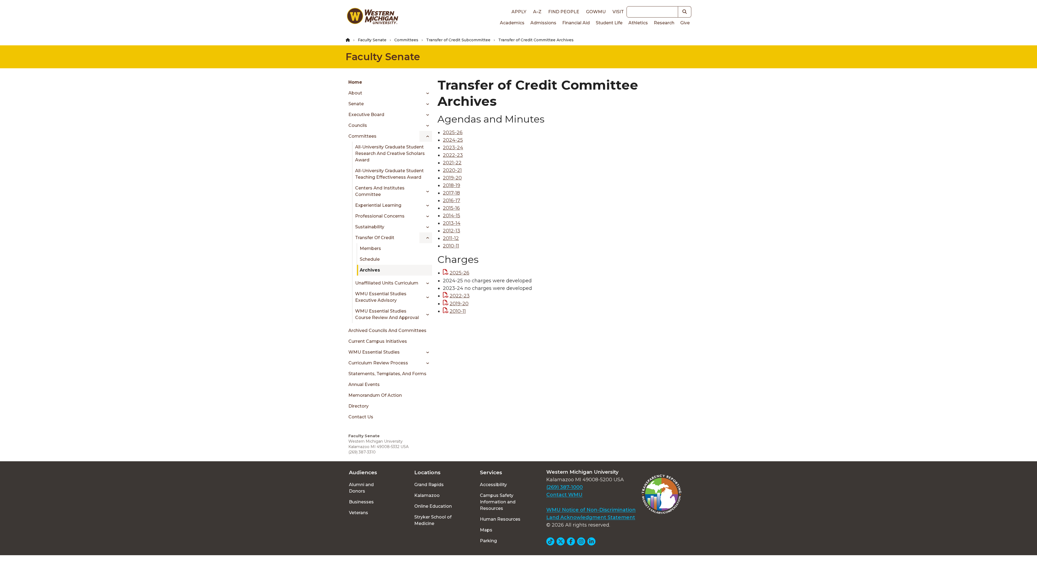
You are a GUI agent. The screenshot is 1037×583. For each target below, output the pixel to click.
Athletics (638, 22)
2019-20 (452, 178)
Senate (356, 103)
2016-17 (451, 201)
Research (664, 22)
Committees (406, 40)
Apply (518, 11)
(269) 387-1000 (564, 487)
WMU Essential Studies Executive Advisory (380, 297)
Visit (618, 11)
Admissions (543, 22)
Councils (357, 125)
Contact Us (360, 416)
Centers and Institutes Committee (380, 191)
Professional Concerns (380, 216)
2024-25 (453, 140)
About (355, 93)
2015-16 (451, 208)
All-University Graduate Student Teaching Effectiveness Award (389, 174)
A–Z (537, 11)
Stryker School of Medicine (433, 520)
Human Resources (500, 519)
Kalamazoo (427, 495)
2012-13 (451, 231)
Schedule (370, 259)
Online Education (433, 506)
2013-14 (451, 223)
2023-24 (453, 148)
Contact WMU (564, 495)
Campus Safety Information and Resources (498, 502)
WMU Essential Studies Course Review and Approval (387, 314)
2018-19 (451, 185)
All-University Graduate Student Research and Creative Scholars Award (390, 153)
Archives (370, 270)
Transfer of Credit (374, 237)
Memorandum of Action (375, 395)
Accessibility (493, 484)
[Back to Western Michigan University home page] (372, 17)
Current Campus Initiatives (377, 341)
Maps (486, 530)
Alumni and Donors (361, 488)
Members (370, 248)
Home (355, 82)
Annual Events (364, 384)
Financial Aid (576, 22)
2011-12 (451, 238)
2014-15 (451, 216)
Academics (512, 22)
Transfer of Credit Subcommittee (458, 40)
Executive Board (366, 114)
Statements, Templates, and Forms (387, 373)
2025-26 (453, 132)
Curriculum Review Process (378, 362)
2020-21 (452, 170)
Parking (488, 540)
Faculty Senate (372, 40)
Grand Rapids (429, 484)
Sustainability (369, 226)
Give (685, 22)
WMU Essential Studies (374, 352)
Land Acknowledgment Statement (590, 517)
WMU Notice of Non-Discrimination (591, 510)
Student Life (609, 22)
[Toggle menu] (425, 93)
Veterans (358, 512)
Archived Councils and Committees (387, 330)
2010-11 (451, 246)
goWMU (596, 11)
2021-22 (452, 163)
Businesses (361, 501)
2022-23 (453, 155)
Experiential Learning (378, 205)
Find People (563, 11)
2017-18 (451, 193)
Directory (358, 406)
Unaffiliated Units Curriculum (386, 283)
